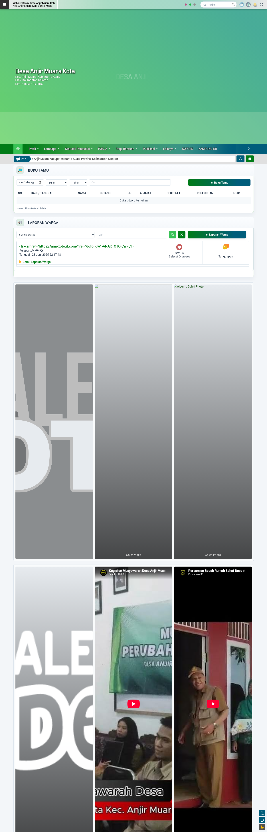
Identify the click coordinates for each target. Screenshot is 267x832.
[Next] (249, 149)
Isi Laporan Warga (216, 234)
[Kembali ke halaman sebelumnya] (262, 820)
